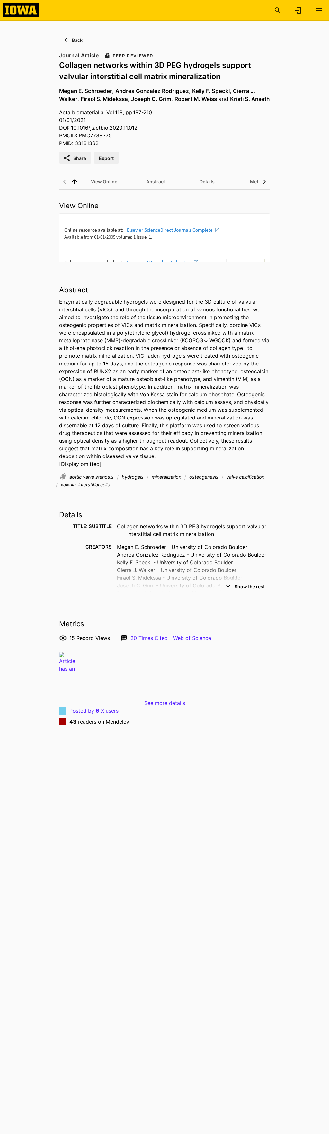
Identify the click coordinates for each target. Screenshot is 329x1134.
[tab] (104, 181)
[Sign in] (298, 10)
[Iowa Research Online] (21, 10)
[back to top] (74, 182)
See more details (164, 703)
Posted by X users (94, 710)
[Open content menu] (318, 10)
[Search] (277, 10)
